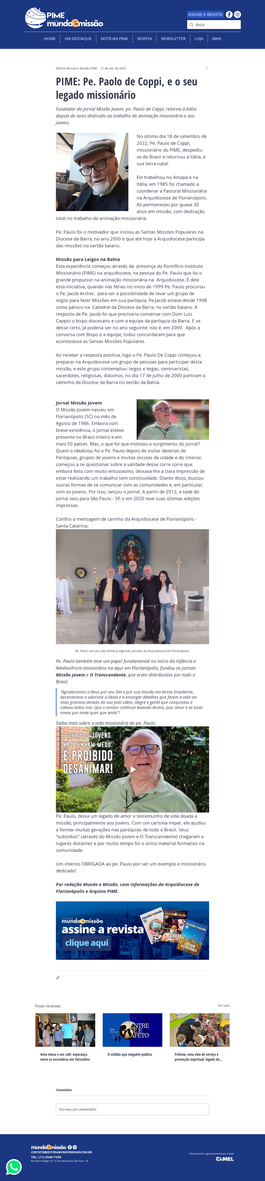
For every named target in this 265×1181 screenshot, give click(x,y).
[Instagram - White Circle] (237, 14)
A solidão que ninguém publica (130, 1054)
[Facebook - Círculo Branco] (229, 14)
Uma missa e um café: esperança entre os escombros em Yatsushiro (65, 1057)
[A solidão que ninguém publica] (133, 1030)
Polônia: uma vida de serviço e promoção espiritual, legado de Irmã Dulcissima (197, 1057)
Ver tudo (224, 1005)
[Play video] (132, 769)
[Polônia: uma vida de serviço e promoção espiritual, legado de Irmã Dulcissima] (200, 1030)
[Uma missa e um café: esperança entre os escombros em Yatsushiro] (65, 1030)
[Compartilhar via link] (58, 978)
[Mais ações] (206, 68)
